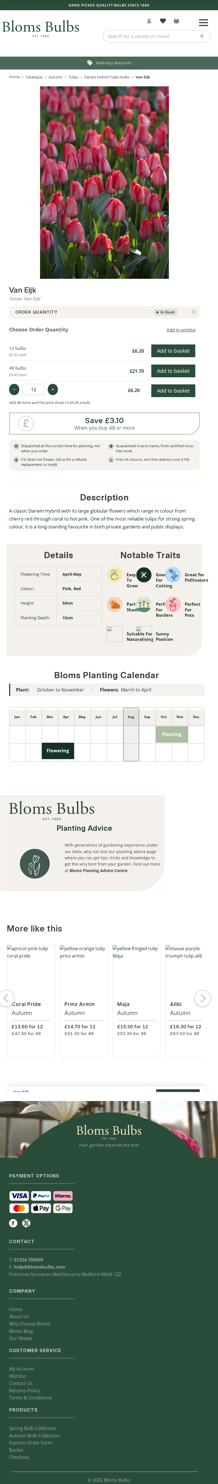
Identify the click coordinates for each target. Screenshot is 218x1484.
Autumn (55, 76)
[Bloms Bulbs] (40, 24)
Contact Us (21, 1383)
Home (14, 77)
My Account (21, 1369)
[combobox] (157, 36)
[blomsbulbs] (26, 1223)
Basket (16, 1450)
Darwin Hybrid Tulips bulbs (107, 76)
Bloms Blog (21, 1331)
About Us (19, 1316)
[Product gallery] (104, 182)
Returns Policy (24, 1390)
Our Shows (20, 1338)
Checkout (19, 1457)
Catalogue (34, 76)
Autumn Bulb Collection (34, 1435)
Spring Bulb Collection (32, 1428)
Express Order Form (30, 1443)
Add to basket (173, 350)
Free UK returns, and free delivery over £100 (152, 459)
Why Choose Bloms (29, 1324)
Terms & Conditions (30, 1398)
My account (150, 21)
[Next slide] (202, 998)
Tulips (73, 76)
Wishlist (17, 1376)
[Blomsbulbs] (13, 1223)
